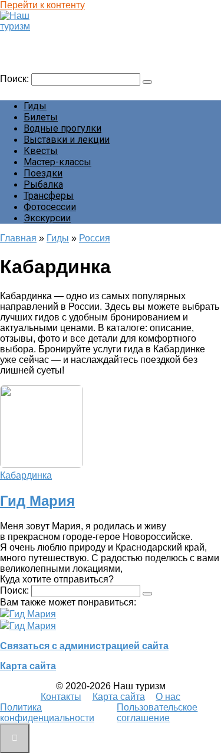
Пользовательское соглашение (157, 712)
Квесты (41, 150)
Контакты (61, 697)
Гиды (35, 106)
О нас (168, 697)
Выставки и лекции (67, 139)
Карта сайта (28, 666)
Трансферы (49, 195)
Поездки (43, 173)
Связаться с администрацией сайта (84, 646)
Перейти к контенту (42, 5)
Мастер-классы (57, 162)
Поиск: (15, 79)
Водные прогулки (62, 128)
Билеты (41, 117)
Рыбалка (43, 184)
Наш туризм (31, 37)
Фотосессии (50, 206)
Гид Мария (37, 501)
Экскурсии (47, 218)
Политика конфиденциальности (47, 712)
